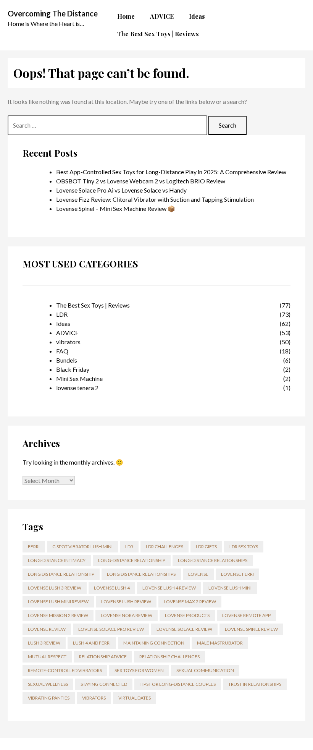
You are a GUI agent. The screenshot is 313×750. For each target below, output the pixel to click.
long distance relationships (141, 574)
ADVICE (67, 332)
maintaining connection (153, 643)
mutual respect (47, 656)
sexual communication (205, 670)
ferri (34, 546)
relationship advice (103, 656)
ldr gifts (206, 546)
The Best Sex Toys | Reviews (93, 305)
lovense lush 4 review (169, 588)
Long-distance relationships (212, 560)
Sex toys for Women (139, 670)
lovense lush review (126, 601)
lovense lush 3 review (54, 588)
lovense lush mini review (58, 601)
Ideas (63, 323)
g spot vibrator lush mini (82, 546)
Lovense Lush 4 (112, 588)
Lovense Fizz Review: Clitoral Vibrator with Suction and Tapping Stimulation (155, 199)
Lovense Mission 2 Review (58, 615)
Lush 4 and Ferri (92, 643)
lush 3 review (44, 643)
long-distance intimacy (57, 560)
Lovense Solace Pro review (111, 629)
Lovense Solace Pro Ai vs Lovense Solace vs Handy (121, 190)
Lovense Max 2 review (190, 601)
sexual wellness (48, 684)
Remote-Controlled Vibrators (65, 670)
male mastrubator (220, 643)
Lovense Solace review (184, 629)
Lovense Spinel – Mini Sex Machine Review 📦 (115, 208)
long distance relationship (61, 574)
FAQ (62, 351)
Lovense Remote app (246, 615)
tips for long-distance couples (178, 684)
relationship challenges (169, 656)
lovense (198, 574)
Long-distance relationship (131, 560)
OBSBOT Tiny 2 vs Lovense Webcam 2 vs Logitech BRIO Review (140, 181)
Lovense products (187, 615)
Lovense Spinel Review (251, 629)
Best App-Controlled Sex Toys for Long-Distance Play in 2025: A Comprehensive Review (171, 171)
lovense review (47, 629)
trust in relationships (254, 684)
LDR (62, 314)
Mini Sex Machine (79, 378)
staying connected (104, 684)
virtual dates (134, 698)
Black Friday (72, 369)
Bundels (66, 360)
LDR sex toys (243, 546)
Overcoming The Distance (53, 13)
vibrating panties (48, 698)
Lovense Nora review (126, 615)
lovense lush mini (230, 588)
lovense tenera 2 (77, 387)
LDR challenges (164, 546)
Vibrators (94, 698)
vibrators (68, 341)
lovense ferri (237, 574)
